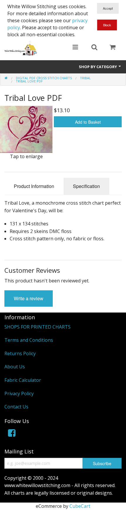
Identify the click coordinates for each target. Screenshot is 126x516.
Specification (86, 186)
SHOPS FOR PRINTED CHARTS (37, 327)
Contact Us (16, 406)
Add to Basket (88, 122)
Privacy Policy (19, 393)
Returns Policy (20, 353)
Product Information (34, 186)
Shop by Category (98, 66)
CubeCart (79, 506)
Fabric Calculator (22, 380)
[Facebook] (11, 434)
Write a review (28, 298)
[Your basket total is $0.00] (112, 47)
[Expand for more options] (75, 47)
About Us (14, 366)
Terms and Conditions (28, 340)
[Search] (94, 47)
